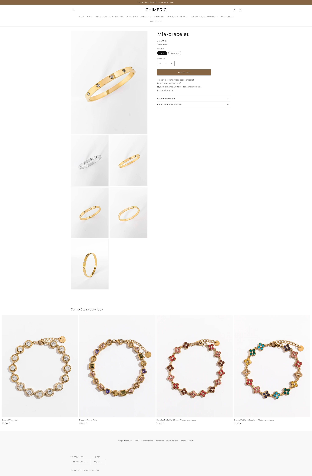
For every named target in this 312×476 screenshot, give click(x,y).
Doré (162, 53)
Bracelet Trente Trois (88, 420)
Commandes (147, 441)
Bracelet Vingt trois (10, 420)
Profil (136, 441)
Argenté (175, 53)
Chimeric (80, 470)
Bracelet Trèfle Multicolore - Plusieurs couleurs (254, 420)
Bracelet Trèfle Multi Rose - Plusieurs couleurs (176, 420)
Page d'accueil (125, 441)
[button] (73, 9)
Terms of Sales (187, 441)
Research (160, 441)
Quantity (161, 59)
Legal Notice (172, 441)
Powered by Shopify (91, 470)
